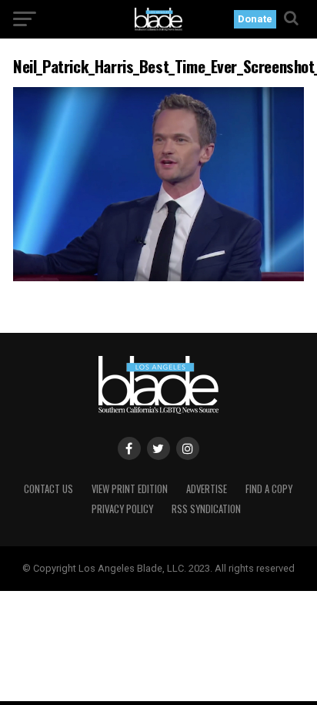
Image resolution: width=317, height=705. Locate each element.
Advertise (206, 489)
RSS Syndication (206, 509)
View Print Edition (130, 489)
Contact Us (48, 489)
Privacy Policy (122, 509)
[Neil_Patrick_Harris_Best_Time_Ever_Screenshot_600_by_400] (158, 277)
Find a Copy (268, 489)
